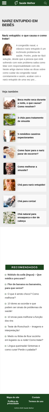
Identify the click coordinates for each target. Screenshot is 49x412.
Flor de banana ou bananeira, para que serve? (23, 286)
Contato (36, 397)
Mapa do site (13, 397)
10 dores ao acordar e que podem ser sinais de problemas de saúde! (23, 307)
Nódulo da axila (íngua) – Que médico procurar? (23, 276)
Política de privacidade (13, 402)
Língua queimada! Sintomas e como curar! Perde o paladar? (22, 347)
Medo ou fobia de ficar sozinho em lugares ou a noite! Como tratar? (24, 338)
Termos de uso (36, 401)
